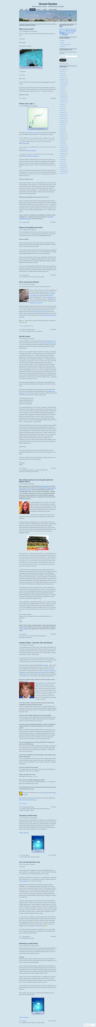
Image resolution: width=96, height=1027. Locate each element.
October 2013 (63, 98)
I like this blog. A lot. (65, 49)
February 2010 (63, 165)
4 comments (33, 229)
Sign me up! (63, 60)
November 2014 (63, 81)
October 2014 (63, 83)
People (39, 9)
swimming (39, 1022)
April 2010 (63, 161)
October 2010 (63, 151)
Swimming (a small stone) (28, 943)
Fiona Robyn (25, 856)
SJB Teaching (41, 488)
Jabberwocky (31, 469)
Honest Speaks (48, 4)
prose (39, 276)
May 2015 (62, 73)
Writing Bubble (26, 143)
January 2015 (63, 77)
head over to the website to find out (26, 799)
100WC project (25, 676)
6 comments (34, 31)
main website (46, 792)
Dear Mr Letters (24, 336)
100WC (23, 808)
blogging (24, 331)
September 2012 (63, 122)
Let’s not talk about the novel (29, 862)
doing (31, 297)
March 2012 (63, 134)
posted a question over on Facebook (32, 132)
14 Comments (53, 222)
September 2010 (63, 153)
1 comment (32, 338)
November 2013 (63, 96)
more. (35, 799)
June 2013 (62, 106)
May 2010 (62, 159)
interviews (34, 331)
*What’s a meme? (23, 803)
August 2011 (63, 139)
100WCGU (28, 808)
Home (21, 9)
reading (20, 637)
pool (30, 1022)
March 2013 (63, 112)
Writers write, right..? (26, 103)
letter (36, 469)
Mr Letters (45, 469)
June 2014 (62, 87)
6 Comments (53, 98)
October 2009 (63, 173)
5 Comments (53, 634)
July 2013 (62, 104)
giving (49, 295)
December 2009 (63, 169)
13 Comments (53, 329)
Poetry (45, 9)
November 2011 (63, 135)
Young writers (29, 637)
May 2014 (62, 89)
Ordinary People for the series (39, 311)
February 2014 (63, 92)
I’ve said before (49, 297)
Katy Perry (38, 635)
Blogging (25, 329)
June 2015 (62, 71)
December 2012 (63, 118)
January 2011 (63, 145)
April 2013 (63, 110)
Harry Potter (33, 635)
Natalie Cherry (50, 341)
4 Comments (53, 275)
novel (37, 331)
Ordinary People (39, 808)
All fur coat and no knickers (29, 282)
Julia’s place (45, 665)
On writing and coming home (66, 44)
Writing (32, 9)
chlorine (24, 1022)
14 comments (34, 105)
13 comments (32, 284)
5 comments (31, 483)
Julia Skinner (33, 808)
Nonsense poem (28, 471)
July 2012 (62, 126)
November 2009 (63, 171)
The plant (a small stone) (28, 815)
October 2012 (63, 120)
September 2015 (63, 69)
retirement (46, 808)
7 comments (32, 864)
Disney (23, 635)
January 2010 (63, 167)
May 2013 (62, 108)
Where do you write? (26, 29)
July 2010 (62, 157)
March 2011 (63, 143)
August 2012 (63, 124)
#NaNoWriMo (25, 938)
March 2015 (63, 75)
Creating (66, 29)
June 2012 (62, 128)
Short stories (53, 9)
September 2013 (63, 100)
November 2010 (63, 149)
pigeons (36, 276)
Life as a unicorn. (24, 628)
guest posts (29, 331)
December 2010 (63, 147)
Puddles (62, 42)
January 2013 (63, 116)
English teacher (25, 469)
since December (24, 881)
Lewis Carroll (40, 469)
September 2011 (63, 137)
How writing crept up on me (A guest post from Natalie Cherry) (36, 481)
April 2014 (63, 90)
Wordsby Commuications (30, 150)
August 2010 (63, 155)
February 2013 (63, 114)
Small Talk (62, 40)
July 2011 (62, 141)
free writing (32, 276)
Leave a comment (33, 817)
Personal (29, 329)
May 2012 (62, 130)
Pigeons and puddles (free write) (30, 227)
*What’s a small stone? (24, 832)
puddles (42, 276)
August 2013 (63, 102)
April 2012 (63, 132)
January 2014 (63, 94)
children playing (25, 276)
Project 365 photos (41, 672)
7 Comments (53, 936)
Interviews (25, 806)
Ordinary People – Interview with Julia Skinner (35, 643)
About (26, 9)
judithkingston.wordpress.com (32, 156)
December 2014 (63, 79)
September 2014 (63, 85)
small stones (33, 856)
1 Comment (53, 468)
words (24, 275)
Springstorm (63, 46)
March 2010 (63, 163)
